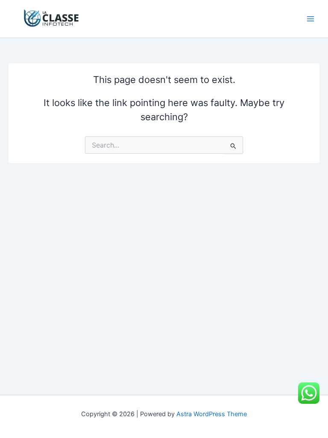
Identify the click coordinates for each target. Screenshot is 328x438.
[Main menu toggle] (310, 19)
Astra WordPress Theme (211, 414)
